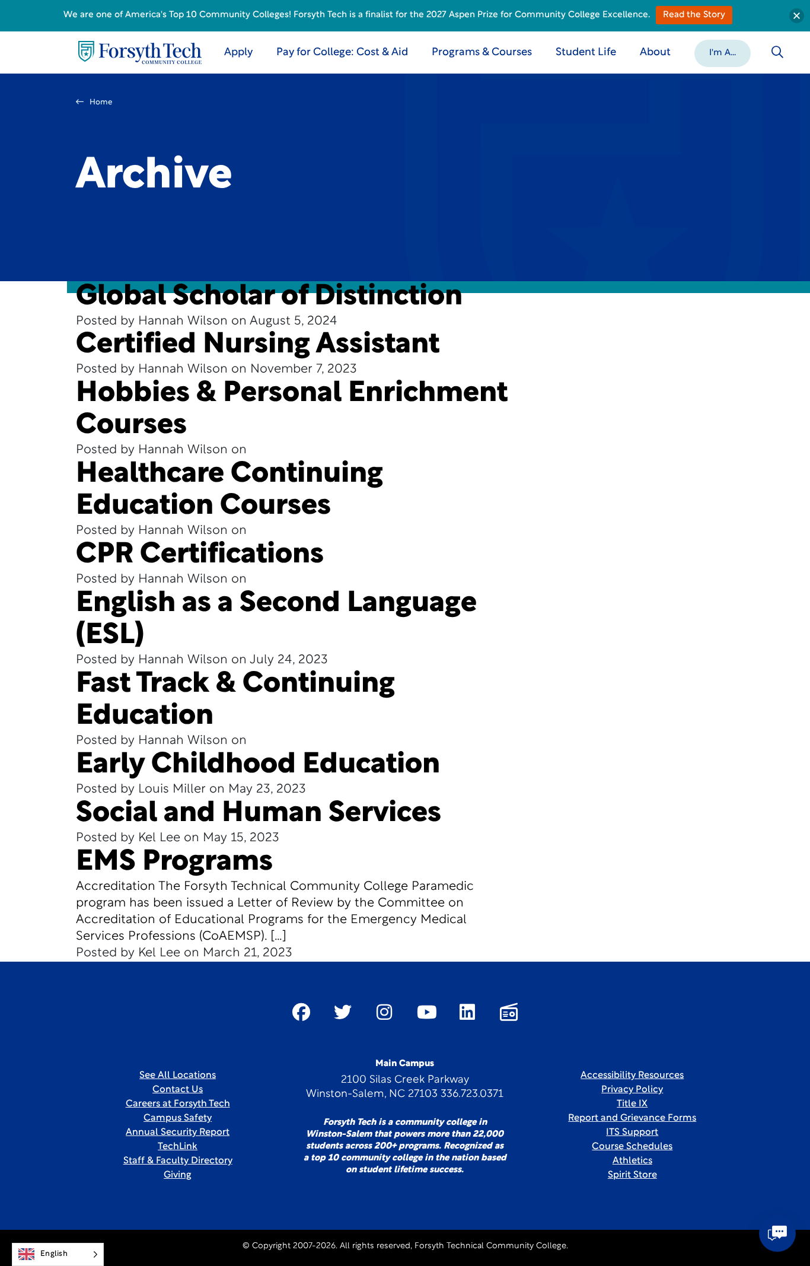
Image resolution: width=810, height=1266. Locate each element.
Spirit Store (632, 1175)
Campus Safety (177, 1118)
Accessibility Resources (632, 1075)
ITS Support (632, 1132)
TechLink (177, 1147)
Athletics (632, 1161)
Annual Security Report (177, 1132)
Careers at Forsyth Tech (178, 1104)
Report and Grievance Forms (632, 1118)
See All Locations (177, 1075)
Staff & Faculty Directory (177, 1161)
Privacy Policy (632, 1090)
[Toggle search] (777, 52)
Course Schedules (632, 1147)
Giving (178, 1175)
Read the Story (694, 15)
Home (101, 102)
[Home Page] (140, 52)
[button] (722, 52)
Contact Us (177, 1090)
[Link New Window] (301, 1012)
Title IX (632, 1104)
